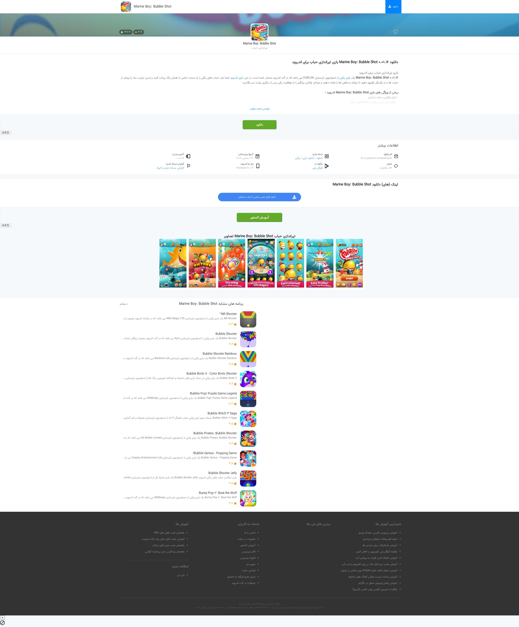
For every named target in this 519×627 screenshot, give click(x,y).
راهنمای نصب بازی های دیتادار (168, 545)
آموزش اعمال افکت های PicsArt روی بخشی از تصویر (369, 571)
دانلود (259, 124)
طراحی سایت (248, 571)
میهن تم (251, 564)
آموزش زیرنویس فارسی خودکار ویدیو (378, 533)
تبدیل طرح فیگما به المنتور (241, 577)
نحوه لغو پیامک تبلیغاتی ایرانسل (380, 539)
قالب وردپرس (248, 552)
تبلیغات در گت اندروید (243, 583)
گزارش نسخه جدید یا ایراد (170, 168)
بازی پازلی (344, 78)
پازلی (297, 158)
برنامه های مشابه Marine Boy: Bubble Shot (211, 304)
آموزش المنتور (259, 217)
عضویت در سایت (246, 539)
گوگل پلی (317, 168)
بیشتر (123, 304)
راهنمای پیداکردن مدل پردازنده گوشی (164, 552)
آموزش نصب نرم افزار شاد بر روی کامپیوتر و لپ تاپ (369, 564)
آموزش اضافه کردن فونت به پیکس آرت (376, 558)
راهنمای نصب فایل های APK (169, 533)
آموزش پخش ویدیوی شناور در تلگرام (377, 583)
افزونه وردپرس (247, 558)
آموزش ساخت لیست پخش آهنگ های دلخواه (373, 577)
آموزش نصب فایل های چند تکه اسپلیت (163, 539)
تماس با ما (249, 533)
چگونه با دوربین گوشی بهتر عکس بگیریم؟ (374, 589)
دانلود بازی (308, 158)
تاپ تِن (180, 575)
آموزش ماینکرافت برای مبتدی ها (380, 545)
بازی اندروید (236, 78)
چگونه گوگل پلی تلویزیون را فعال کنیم (376, 552)
